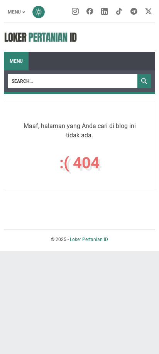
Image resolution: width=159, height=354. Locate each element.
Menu (14, 12)
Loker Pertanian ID (89, 239)
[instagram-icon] (75, 12)
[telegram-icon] (134, 12)
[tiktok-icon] (119, 12)
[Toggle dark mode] (38, 12)
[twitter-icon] (148, 12)
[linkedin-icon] (104, 12)
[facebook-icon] (90, 12)
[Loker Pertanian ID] (40, 37)
